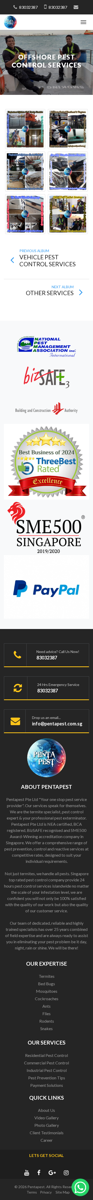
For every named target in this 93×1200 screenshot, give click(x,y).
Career (47, 1140)
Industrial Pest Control (47, 1070)
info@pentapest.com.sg (57, 723)
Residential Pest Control (46, 1055)
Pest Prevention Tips (46, 1077)
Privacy (46, 1192)
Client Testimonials (47, 1132)
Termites (47, 976)
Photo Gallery (46, 1125)
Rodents (46, 1021)
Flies (46, 1013)
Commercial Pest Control (46, 1062)
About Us (46, 1110)
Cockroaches (46, 998)
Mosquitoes (46, 991)
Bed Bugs (46, 983)
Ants (46, 1006)
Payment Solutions (46, 1085)
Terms (32, 1192)
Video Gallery (46, 1117)
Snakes (46, 1028)
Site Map (63, 1192)
